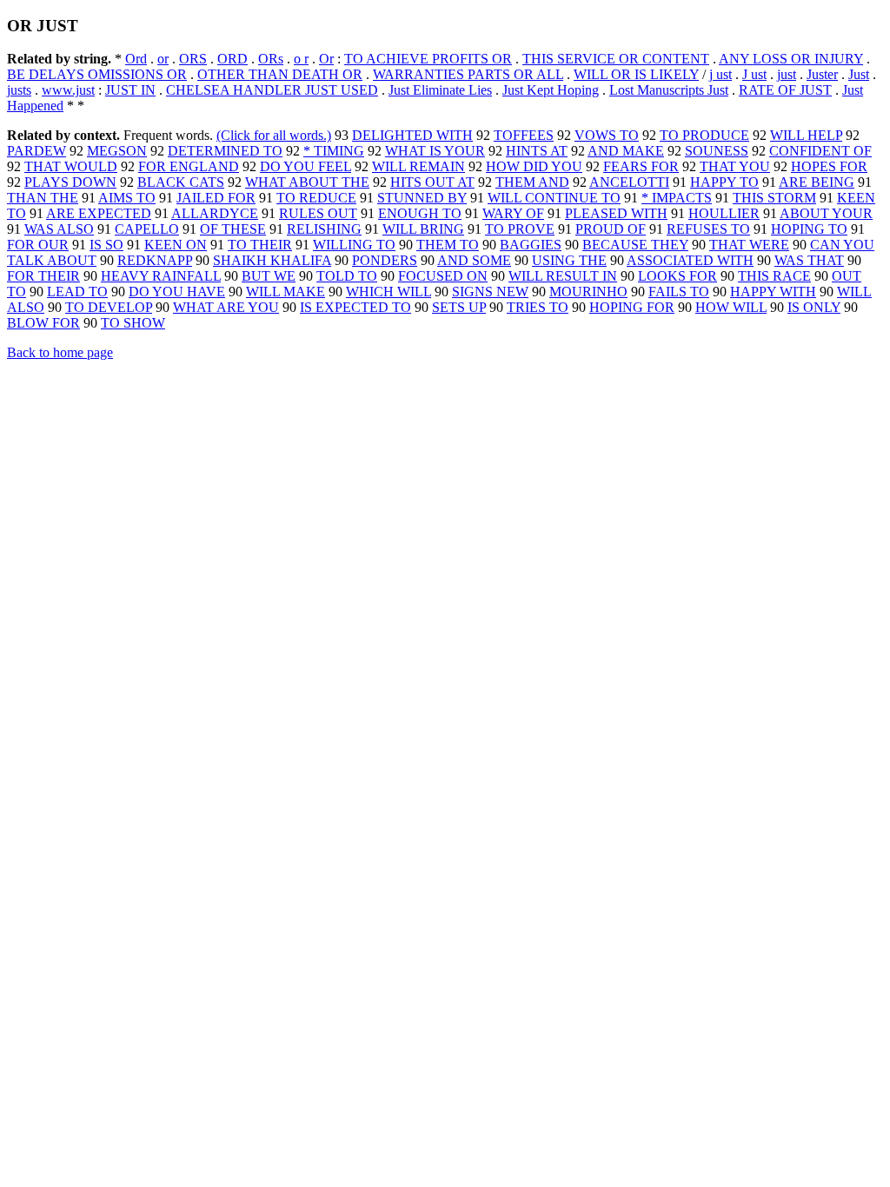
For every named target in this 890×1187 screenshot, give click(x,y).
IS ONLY (813, 307)
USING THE (569, 260)
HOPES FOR (829, 166)
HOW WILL (731, 307)
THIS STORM (774, 197)
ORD (232, 58)
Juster (822, 74)
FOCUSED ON (443, 276)
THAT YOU (735, 166)
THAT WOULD (70, 166)
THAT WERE (749, 244)
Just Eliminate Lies (440, 90)
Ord (136, 58)
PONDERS (384, 260)
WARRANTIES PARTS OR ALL (468, 74)
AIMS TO (127, 197)
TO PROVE (520, 229)
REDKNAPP (154, 260)
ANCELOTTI (629, 182)
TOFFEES (524, 135)
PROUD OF (610, 229)
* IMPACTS (676, 197)
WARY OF (513, 213)
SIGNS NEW (490, 291)
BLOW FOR (43, 322)
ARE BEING (816, 182)
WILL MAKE (285, 291)
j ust (720, 74)
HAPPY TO (724, 182)
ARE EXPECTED (98, 213)
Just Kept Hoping (550, 90)
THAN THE (42, 197)
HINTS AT (537, 150)
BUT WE (269, 276)
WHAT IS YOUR (435, 150)
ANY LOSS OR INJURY (791, 58)
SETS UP (459, 307)
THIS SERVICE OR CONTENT (615, 58)
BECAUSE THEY (635, 244)
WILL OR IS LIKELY (636, 74)
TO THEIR (260, 244)
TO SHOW (133, 322)
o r (301, 58)
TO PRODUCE (704, 135)
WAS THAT (809, 260)
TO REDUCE (316, 197)
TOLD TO (346, 276)
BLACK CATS (180, 182)
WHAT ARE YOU (226, 307)
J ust (754, 74)
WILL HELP (806, 135)
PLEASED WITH (616, 213)
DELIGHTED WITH (412, 135)
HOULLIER (724, 213)
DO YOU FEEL (305, 166)
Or (326, 58)
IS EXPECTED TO (355, 307)
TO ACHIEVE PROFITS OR (428, 58)
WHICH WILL (388, 291)
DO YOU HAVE (177, 291)
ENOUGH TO (420, 213)
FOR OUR (38, 244)
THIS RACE (774, 276)
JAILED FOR (216, 197)
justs (19, 90)
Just (858, 74)
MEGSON (117, 150)
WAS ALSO (59, 229)
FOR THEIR (43, 276)
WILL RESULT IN (562, 276)
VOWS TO (607, 135)
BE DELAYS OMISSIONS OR (97, 74)
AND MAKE (626, 150)
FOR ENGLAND (188, 166)
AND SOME (474, 260)
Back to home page (60, 352)
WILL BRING (423, 229)
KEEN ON (175, 244)
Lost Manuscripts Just (668, 90)
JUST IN (130, 90)
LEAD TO (77, 291)
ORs (270, 58)
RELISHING (324, 229)
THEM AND (532, 182)
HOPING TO (809, 229)
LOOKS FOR (677, 276)
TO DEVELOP (108, 307)
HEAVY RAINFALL (161, 276)
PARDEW (36, 150)
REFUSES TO (708, 229)
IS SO (106, 244)
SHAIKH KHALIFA (272, 260)
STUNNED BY (422, 197)
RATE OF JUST (785, 90)
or (163, 58)
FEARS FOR (641, 166)
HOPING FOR (631, 307)
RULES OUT (318, 213)
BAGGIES (530, 244)
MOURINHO (588, 291)
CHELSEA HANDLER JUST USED (272, 90)
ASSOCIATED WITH (690, 260)
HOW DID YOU (534, 166)
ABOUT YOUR (826, 213)
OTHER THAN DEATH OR (279, 74)
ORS (193, 58)
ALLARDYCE (214, 213)
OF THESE (233, 229)
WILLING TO (354, 244)
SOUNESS (716, 150)
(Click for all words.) (273, 135)
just (786, 74)
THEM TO (447, 244)
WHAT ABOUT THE (307, 182)
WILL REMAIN (418, 166)
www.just (68, 90)
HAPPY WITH (773, 291)
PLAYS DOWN (70, 182)
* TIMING (333, 150)
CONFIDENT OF (820, 150)
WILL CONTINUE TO (554, 197)
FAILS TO (678, 291)
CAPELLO (147, 229)
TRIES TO (537, 307)
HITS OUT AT (432, 182)
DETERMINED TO (225, 150)
